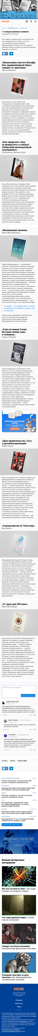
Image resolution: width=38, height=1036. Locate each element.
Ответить (4, 715)
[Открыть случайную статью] (27, 21)
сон (3, 800)
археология (6, 816)
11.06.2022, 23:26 (12, 736)
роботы (4, 809)
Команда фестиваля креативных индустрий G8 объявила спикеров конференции (18, 789)
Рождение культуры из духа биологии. (17, 977)
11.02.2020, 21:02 (12, 722)
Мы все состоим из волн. (18, 890)
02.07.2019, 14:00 (10, 703)
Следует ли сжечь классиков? (19, 947)
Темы (19, 1007)
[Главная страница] (5, 21)
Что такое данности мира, (18, 918)
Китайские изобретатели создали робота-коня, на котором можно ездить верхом (17, 812)
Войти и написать (28, 695)
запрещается (23, 1021)
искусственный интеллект (11, 778)
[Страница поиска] (31, 21)
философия (23, 761)
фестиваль (5, 785)
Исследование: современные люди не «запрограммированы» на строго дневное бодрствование (15, 804)
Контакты (19, 1003)
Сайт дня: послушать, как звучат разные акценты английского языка (17, 796)
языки (4, 793)
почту (13, 1026)
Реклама (19, 1000)
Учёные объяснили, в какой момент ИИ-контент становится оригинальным (17, 781)
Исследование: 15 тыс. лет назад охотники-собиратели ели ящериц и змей (18, 820)
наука (13, 761)
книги (4, 28)
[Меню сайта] (35, 21)
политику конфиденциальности (11, 1031)
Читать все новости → (12, 824)
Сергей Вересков (13, 28)
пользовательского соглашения (11, 1029)
